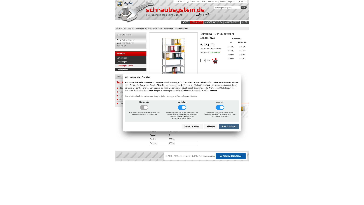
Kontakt (223, 1)
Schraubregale (122, 58)
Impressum (232, 1)
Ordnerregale (139, 28)
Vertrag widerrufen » (231, 156)
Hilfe (244, 22)
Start (185, 22)
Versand (218, 48)
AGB (204, 1)
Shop (129, 28)
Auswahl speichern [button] (192, 126)
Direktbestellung (181, 1)
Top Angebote (122, 69)
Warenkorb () (214, 22)
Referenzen (212, 1)
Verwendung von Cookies (187, 96)
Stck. (208, 60)
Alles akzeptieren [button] (229, 126)
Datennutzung (166, 96)
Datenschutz (195, 1)
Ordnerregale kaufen (154, 28)
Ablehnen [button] (211, 126)
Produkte (197, 22)
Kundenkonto (232, 22)
